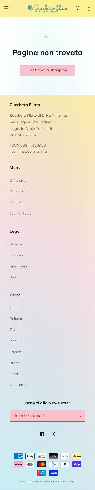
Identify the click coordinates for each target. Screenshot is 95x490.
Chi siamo (18, 180)
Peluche (16, 319)
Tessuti (16, 308)
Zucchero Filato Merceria (43, 481)
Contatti (17, 202)
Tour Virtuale (21, 213)
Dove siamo (19, 191)
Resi (13, 277)
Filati (14, 374)
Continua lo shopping (47, 70)
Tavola (15, 329)
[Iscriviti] (79, 416)
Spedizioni (18, 266)
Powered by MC (66, 481)
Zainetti (16, 352)
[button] (6, 8)
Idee (13, 341)
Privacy (16, 244)
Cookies (16, 255)
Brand (15, 363)
